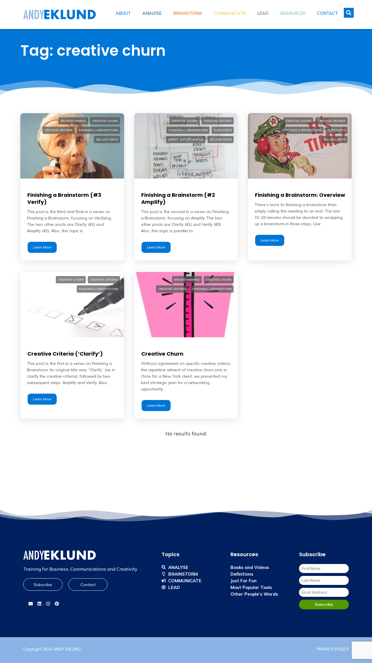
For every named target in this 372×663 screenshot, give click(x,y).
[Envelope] (30, 603)
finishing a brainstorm (98, 130)
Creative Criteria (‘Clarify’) (65, 353)
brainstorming (73, 121)
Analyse (152, 13)
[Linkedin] (39, 603)
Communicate (229, 13)
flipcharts (223, 130)
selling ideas (107, 139)
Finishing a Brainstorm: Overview (300, 195)
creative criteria (58, 130)
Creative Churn (162, 353)
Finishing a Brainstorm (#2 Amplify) (178, 198)
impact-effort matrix (185, 139)
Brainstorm (187, 13)
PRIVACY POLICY (333, 649)
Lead (263, 13)
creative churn (105, 121)
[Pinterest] (56, 603)
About (123, 13)
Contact (327, 13)
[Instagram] (48, 603)
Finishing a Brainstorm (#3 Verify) (64, 198)
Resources (292, 13)
